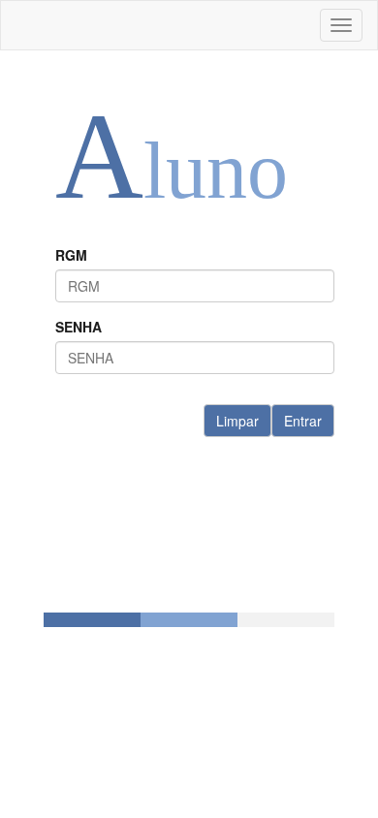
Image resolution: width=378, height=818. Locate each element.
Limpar (237, 420)
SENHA (78, 326)
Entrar (303, 420)
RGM (71, 255)
